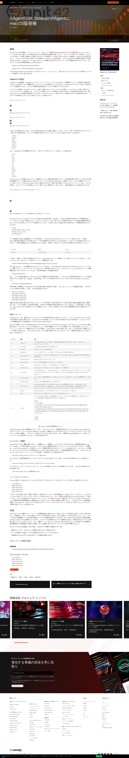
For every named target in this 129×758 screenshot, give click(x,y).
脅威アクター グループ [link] (28, 7)
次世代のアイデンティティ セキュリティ (68, 701)
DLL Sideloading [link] (93, 631)
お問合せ (84, 705)
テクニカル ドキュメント (106, 723)
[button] (117, 40)
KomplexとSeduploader (76, 517)
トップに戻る (14, 569)
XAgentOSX (26, 40)
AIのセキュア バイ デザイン (14, 704)
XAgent (23, 40)
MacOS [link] (20, 577)
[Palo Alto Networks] (13, 2)
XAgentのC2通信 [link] (105, 78)
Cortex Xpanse (46, 726)
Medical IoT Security (13, 727)
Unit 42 (103, 725)
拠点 (84, 714)
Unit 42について (21, 2)
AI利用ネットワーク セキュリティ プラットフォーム (18, 701)
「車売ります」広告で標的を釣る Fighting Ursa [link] (109, 111)
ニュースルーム (85, 716)
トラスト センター (19, 753)
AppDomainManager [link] (108, 629)
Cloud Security (46, 703)
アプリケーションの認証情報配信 (67, 721)
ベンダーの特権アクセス (66, 723)
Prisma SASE (31, 722)
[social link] (99, 754)
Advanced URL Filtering (14, 716)
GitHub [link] (65, 629)
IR (83, 712)
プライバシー (12, 753)
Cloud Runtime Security (48, 712)
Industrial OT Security (13, 729)
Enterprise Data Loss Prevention (15, 723)
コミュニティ (104, 703)
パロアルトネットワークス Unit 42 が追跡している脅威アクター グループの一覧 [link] (109, 105)
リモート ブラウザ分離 (33, 737)
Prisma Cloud (46, 714)
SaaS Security (12, 731)
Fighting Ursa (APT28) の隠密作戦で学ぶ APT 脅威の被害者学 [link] (109, 117)
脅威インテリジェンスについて (67, 735)
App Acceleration (32, 724)
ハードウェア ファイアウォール (34, 706)
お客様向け (85, 710)
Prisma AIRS (12, 706)
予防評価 (63, 728)
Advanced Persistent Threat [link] (95, 629)
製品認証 (103, 716)
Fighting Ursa (15, 40)
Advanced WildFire (13, 718)
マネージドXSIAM (47, 730)
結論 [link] (102, 88)
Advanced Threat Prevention (15, 714)
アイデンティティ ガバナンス (67, 710)
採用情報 (84, 703)
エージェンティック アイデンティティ (68, 714)
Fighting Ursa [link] (14, 577)
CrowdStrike (51, 498)
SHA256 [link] (104, 93)
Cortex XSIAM (46, 719)
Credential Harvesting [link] (57, 629)
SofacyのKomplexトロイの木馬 (65, 52)
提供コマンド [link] (104, 80)
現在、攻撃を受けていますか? (113, 2)
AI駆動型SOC (46, 717)
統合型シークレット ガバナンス (67, 718)
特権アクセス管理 (65, 703)
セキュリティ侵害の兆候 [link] (107, 90)
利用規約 (31, 676)
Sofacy (21, 40)
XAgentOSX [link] (37, 577)
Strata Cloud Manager (33, 710)
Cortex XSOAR (46, 724)
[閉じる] (127, 756)
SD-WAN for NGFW (32, 712)
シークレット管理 (65, 716)
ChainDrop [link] (24, 628)
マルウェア (22, 39)
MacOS (18, 40)
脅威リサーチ (34, 2)
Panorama (31, 717)
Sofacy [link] (25, 577)
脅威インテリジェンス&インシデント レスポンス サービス (71, 726)
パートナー (40, 2)
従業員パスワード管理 (65, 712)
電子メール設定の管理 (105, 712)
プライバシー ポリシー (44, 676)
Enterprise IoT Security (14, 725)
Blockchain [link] (17, 628)
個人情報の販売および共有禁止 (107, 727)
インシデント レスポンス (66, 730)
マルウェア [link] (38, 7)
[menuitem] (14, 2)
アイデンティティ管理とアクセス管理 (68, 705)
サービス (28, 2)
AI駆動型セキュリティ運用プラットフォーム (51, 701)
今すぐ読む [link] (4, 634)
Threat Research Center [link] (15, 7)
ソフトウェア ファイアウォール (34, 708)
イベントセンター (105, 710)
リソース (46, 2)
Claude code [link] (31, 628)
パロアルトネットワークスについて (89, 701)
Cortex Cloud (46, 705)
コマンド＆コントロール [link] (108, 95)
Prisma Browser (32, 733)
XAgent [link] (31, 577)
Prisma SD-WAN (32, 735)
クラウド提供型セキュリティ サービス (16, 712)
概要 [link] (102, 75)
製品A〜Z (103, 714)
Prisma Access (31, 731)
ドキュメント (29, 753)
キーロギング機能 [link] (105, 83)
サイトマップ (104, 721)
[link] (13, 13)
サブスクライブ (17, 685)
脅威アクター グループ (18, 39)
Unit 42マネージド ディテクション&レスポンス (52, 728)
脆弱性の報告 (104, 718)
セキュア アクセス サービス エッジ (35, 720)
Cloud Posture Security (48, 710)
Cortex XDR (46, 722)
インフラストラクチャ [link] (106, 85)
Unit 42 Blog (52, 2)
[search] (104, 2)
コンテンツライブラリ (105, 705)
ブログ (103, 701)
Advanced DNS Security (14, 720)
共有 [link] (116, 40)
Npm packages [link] (72, 629)
